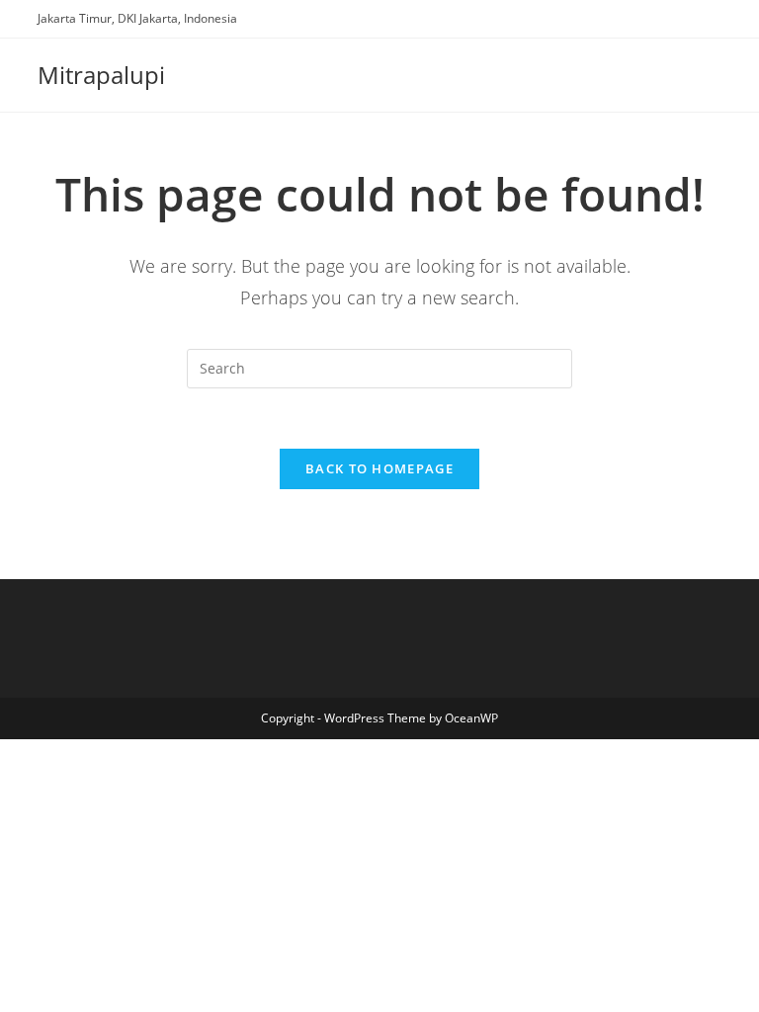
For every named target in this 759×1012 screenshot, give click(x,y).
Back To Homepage (379, 468)
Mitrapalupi (101, 74)
